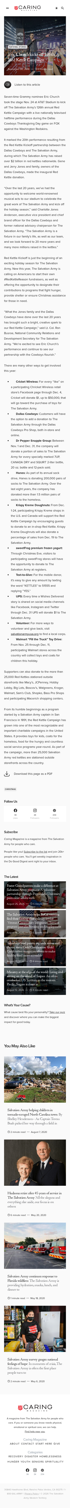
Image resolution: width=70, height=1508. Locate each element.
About (15, 1443)
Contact (27, 1443)
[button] (7, 8)
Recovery (15, 1456)
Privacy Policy (32, 1493)
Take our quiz (57, 1012)
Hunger (13, 1461)
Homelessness (50, 1456)
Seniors (38, 1461)
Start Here (44, 1443)
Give (57, 1443)
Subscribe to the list (35, 851)
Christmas (10, 789)
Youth (25, 1461)
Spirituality (54, 1461)
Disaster (31, 1456)
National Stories (17, 47)
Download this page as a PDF (33, 774)
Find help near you (35, 1431)
